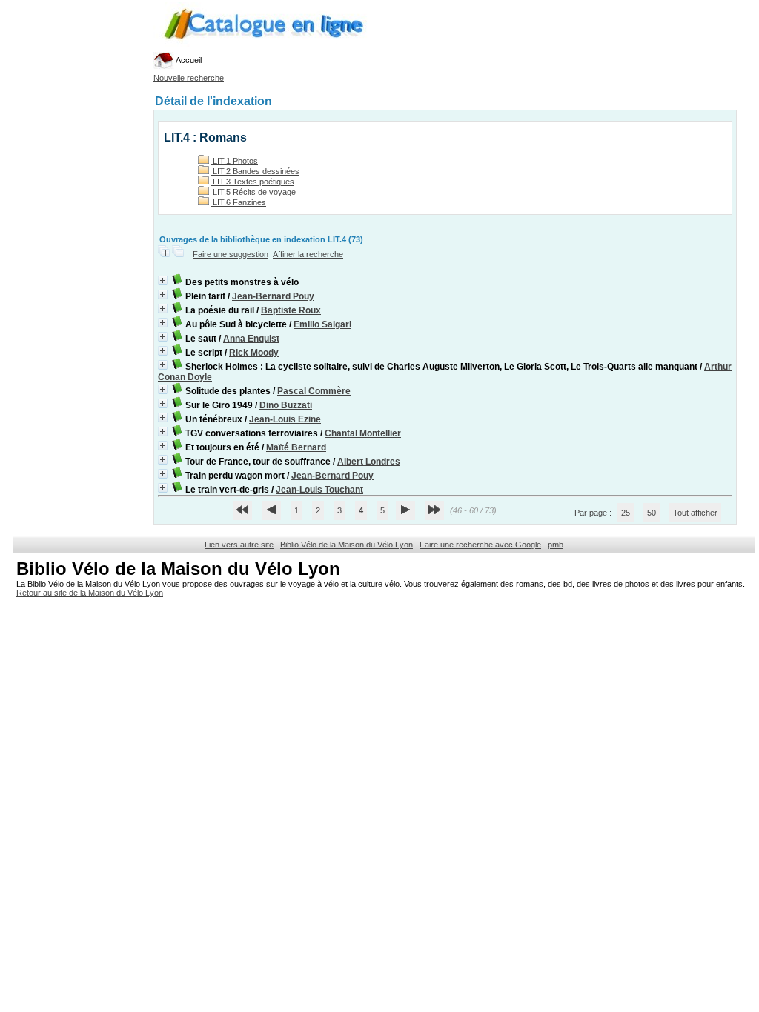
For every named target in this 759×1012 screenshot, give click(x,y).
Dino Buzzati (285, 405)
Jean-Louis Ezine (285, 419)
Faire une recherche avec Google (480, 544)
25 (625, 512)
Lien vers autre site (239, 544)
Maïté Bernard (296, 447)
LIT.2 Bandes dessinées (255, 171)
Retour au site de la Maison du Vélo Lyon (89, 592)
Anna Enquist (251, 338)
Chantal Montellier (363, 433)
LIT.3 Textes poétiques (252, 181)
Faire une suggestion (230, 254)
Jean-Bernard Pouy (273, 296)
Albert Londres (368, 461)
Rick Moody (254, 352)
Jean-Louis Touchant (319, 490)
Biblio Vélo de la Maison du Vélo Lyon (346, 544)
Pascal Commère (314, 391)
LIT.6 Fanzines (238, 202)
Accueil (188, 60)
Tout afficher (695, 512)
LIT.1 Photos (234, 160)
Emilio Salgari (322, 324)
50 (651, 512)
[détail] (163, 280)
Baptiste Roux (291, 310)
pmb (555, 544)
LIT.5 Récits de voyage (253, 191)
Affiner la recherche (308, 254)
